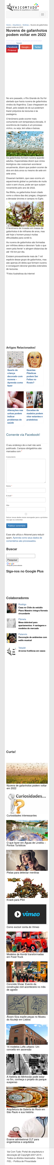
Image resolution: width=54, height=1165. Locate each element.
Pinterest (12, 50)
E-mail (9, 496)
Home (8, 25)
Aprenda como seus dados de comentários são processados (24, 539)
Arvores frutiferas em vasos (31, 650)
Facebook (12, 47)
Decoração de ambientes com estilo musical (32, 639)
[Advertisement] (21, 70)
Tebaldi (19, 43)
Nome (9, 486)
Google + (25, 47)
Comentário (11, 457)
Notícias (26, 25)
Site (7, 505)
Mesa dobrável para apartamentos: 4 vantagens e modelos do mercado (32, 625)
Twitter (38, 47)
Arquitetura (17, 25)
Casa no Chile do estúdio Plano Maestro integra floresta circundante (33, 610)
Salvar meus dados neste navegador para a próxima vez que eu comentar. (26, 518)
